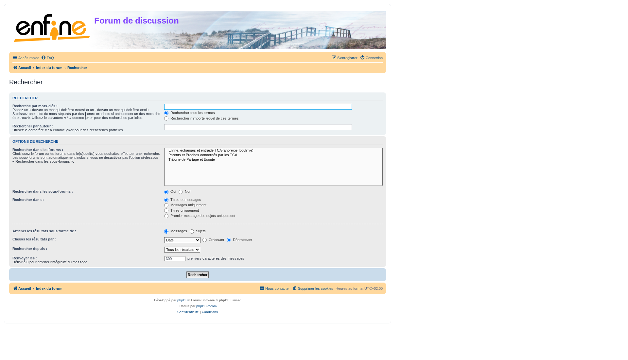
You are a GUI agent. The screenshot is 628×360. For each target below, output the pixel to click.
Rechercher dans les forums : (37, 150)
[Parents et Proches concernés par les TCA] (273, 155)
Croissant (216, 240)
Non (187, 191)
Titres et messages (185, 200)
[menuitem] (47, 58)
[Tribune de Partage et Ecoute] (273, 159)
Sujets (200, 231)
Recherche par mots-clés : (35, 106)
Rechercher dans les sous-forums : (42, 191)
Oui (172, 191)
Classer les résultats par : (34, 239)
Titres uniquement (184, 210)
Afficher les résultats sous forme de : (44, 231)
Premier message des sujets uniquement (202, 216)
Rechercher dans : (28, 200)
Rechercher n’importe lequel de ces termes (204, 118)
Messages (178, 231)
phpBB (182, 300)
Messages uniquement (187, 205)
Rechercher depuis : (29, 249)
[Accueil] (52, 26)
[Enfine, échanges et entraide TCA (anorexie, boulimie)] (273, 150)
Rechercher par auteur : (32, 126)
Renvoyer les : (24, 258)
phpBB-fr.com (206, 306)
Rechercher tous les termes (192, 113)
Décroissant (242, 240)
